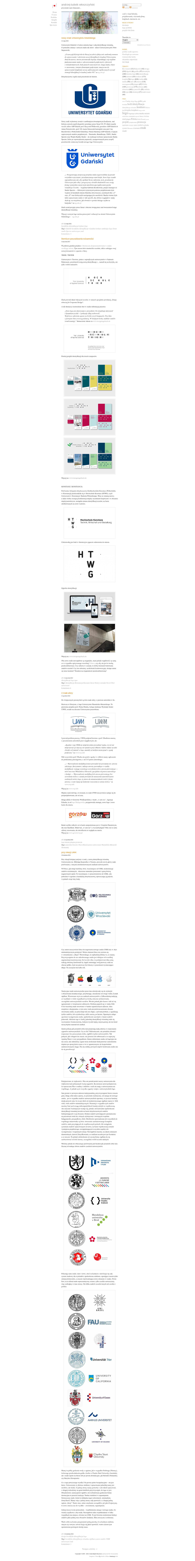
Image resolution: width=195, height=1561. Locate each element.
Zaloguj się (53, 27)
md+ (132, 81)
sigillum (92, 1539)
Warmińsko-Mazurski (109, 845)
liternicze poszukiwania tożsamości (77, 239)
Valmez (92, 663)
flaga (136, 101)
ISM (116, 1556)
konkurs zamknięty (102, 228)
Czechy (127, 101)
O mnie (54, 15)
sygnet (135, 125)
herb (130, 104)
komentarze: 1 (66, 234)
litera (92, 683)
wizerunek (136, 128)
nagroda (137, 116)
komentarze (134, 8)
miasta (67, 842)
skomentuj (65, 847)
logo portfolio (127, 27)
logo (86, 226)
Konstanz (86, 683)
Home (55, 12)
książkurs (134, 110)
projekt (125, 121)
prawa (147, 119)
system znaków (100, 1539)
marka (124, 81)
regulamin (125, 125)
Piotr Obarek (83, 845)
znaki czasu (146, 92)
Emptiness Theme (94, 1556)
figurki (129, 71)
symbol (140, 125)
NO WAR (125, 62)
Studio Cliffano (105, 1556)
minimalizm (125, 116)
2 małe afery (67, 693)
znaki (124, 131)
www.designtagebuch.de (101, 321)
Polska (144, 84)
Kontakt (54, 22)
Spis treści (53, 25)
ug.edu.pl (101, 72)
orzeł (124, 119)
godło (140, 101)
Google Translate (146, 45)
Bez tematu (126, 69)
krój (123, 110)
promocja (78, 842)
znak (82, 231)
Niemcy (97, 683)
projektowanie (133, 122)
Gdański (68, 228)
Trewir (108, 683)
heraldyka (64, 226)
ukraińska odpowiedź (129, 59)
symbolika (146, 125)
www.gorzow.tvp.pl (75, 833)
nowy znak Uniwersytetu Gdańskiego (78, 38)
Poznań (143, 119)
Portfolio (54, 17)
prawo (90, 845)
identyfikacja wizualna (87, 228)
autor (123, 101)
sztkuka (147, 89)
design (63, 1536)
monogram (126, 84)
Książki (54, 20)
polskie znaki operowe (130, 52)
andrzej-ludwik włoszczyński (110, 1554)
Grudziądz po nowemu (130, 54)
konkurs (81, 226)
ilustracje (125, 25)
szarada (103, 683)
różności (125, 89)
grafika (136, 71)
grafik (144, 101)
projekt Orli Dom (128, 30)
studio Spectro (66, 231)
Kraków (148, 107)
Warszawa (130, 128)
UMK (108, 1539)
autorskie (68, 845)
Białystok (137, 69)
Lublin (141, 79)
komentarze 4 (66, 688)
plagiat (72, 842)
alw (62, 223)
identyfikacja (73, 226)
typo (76, 680)
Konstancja (79, 683)
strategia (131, 125)
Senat (115, 228)
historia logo (131, 74)
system (124, 128)
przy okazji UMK (68, 852)
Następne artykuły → (89, 1549)
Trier (113, 683)
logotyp (131, 113)
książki (124, 79)
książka (128, 110)
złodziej (135, 92)
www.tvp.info (80, 752)
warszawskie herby (129, 57)
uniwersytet (76, 231)
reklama (141, 87)
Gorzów (75, 845)
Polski (139, 119)
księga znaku (142, 110)
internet (129, 76)
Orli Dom (146, 116)
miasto (147, 113)
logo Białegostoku (78, 802)
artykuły (126, 8)
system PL (136, 89)
